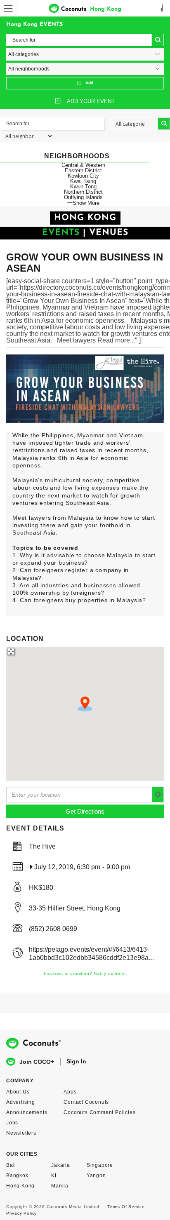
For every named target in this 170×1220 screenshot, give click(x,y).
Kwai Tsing (83, 181)
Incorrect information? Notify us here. (85, 973)
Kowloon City (83, 176)
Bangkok (17, 1175)
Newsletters (21, 1133)
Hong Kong (20, 1186)
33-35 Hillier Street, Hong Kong (74, 908)
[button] (85, 704)
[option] (85, 388)
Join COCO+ (36, 1061)
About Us (17, 1092)
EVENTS (61, 232)
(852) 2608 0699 (53, 928)
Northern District (83, 192)
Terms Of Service (126, 1206)
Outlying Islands (83, 197)
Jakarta (60, 1165)
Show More (86, 203)
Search (157, 40)
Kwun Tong (83, 186)
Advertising (20, 1102)
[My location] (158, 794)
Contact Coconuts (86, 1102)
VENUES (108, 232)
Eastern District (83, 170)
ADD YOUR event (91, 101)
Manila (59, 1186)
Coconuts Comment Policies (99, 1112)
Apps (70, 1092)
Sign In (76, 1061)
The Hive (42, 846)
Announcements (26, 1112)
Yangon (96, 1175)
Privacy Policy (21, 1213)
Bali (11, 1165)
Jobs (12, 1123)
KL (54, 1175)
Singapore (100, 1165)
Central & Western (83, 165)
